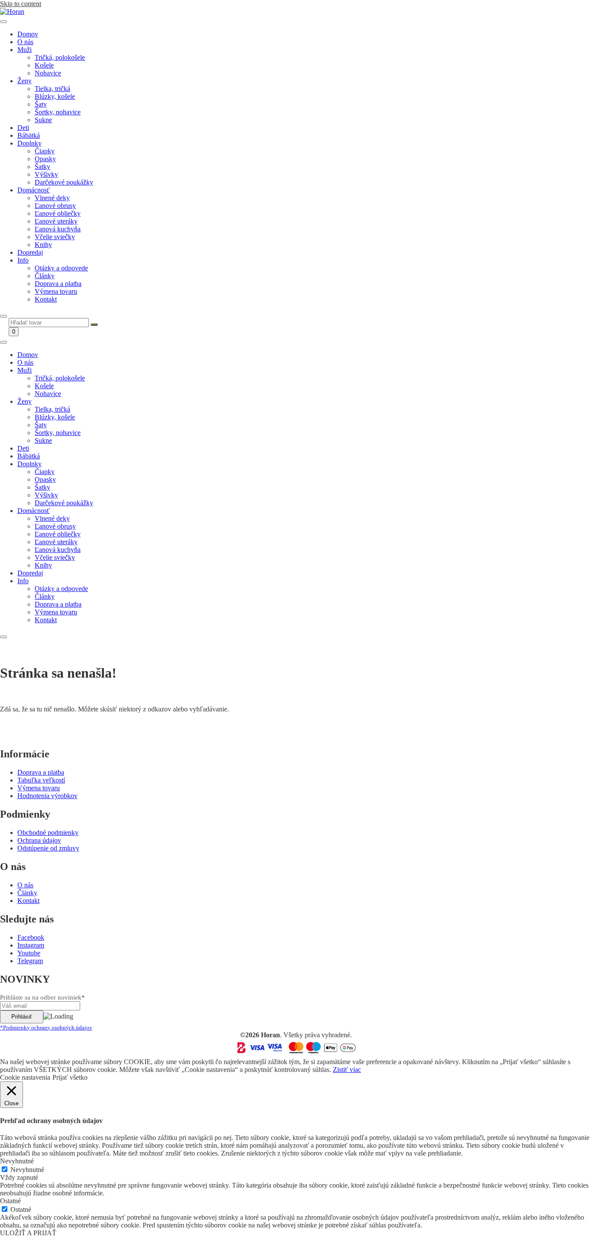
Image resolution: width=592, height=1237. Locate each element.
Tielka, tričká (52, 88)
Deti (23, 127)
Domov (27, 34)
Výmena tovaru (56, 291)
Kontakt (46, 299)
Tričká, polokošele (60, 57)
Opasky (45, 158)
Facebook (30, 937)
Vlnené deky (52, 197)
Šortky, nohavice (58, 112)
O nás (25, 41)
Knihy (43, 244)
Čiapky (45, 151)
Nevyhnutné (27, 1169)
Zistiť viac (347, 1069)
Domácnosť (33, 190)
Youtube (28, 953)
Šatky (42, 166)
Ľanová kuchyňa (58, 229)
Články (45, 275)
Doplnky (29, 143)
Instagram (30, 945)
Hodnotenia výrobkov (47, 795)
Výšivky (46, 174)
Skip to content (20, 3)
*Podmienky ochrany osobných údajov (46, 1027)
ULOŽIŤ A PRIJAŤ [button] (28, 1233)
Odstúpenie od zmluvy (48, 848)
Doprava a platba (58, 283)
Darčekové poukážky (64, 182)
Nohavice (48, 73)
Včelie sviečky (55, 236)
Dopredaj (30, 252)
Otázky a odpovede (61, 268)
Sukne (43, 119)
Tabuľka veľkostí (41, 780)
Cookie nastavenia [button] (25, 1077)
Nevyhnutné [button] (17, 1161)
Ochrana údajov (39, 840)
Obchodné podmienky (47, 832)
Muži (24, 49)
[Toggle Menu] (3, 21)
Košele (44, 65)
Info (23, 260)
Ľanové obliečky (58, 213)
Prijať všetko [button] (70, 1077)
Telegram (30, 960)
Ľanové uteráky (56, 221)
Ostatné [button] (10, 1201)
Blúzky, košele (55, 96)
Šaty (41, 104)
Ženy (24, 80)
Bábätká (28, 135)
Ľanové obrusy (55, 205)
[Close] (3, 316)
